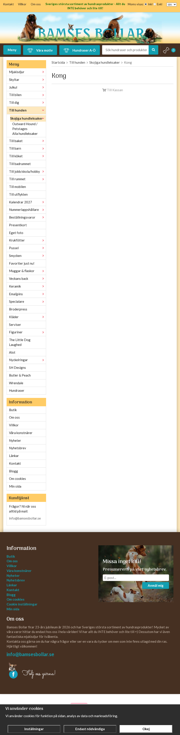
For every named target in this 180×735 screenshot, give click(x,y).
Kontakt (8, 4)
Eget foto (16, 233)
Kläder (14, 317)
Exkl (159, 4)
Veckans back (18, 278)
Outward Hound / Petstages (25, 126)
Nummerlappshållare (24, 210)
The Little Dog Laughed (20, 342)
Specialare (16, 301)
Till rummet (17, 179)
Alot (12, 352)
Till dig (14, 102)
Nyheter (15, 440)
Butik (13, 410)
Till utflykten (18, 194)
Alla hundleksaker (25, 133)
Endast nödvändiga (90, 729)
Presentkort (18, 225)
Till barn (15, 148)
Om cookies (17, 479)
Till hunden (18, 110)
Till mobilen (17, 187)
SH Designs (17, 367)
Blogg (13, 471)
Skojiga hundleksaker (26, 118)
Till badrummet (20, 164)
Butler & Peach (20, 375)
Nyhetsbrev (17, 448)
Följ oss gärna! (39, 674)
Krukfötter (17, 240)
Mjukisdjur (16, 72)
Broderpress (18, 309)
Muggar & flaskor (21, 271)
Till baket (16, 141)
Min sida (15, 486)
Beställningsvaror (22, 217)
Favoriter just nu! (21, 263)
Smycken (15, 256)
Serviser (15, 325)
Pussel (14, 248)
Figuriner (16, 332)
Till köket (16, 156)
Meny (12, 50)
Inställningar (34, 729)
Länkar (14, 456)
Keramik (15, 286)
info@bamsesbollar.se (25, 518)
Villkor (22, 4)
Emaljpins (16, 294)
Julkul (13, 87)
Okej (146, 729)
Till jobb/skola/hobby (24, 171)
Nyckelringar (18, 360)
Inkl (150, 4)
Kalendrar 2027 (20, 202)
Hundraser (16, 390)
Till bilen (15, 95)
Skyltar (14, 80)
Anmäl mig (156, 585)
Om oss (36, 4)
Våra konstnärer (20, 433)
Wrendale (16, 383)
